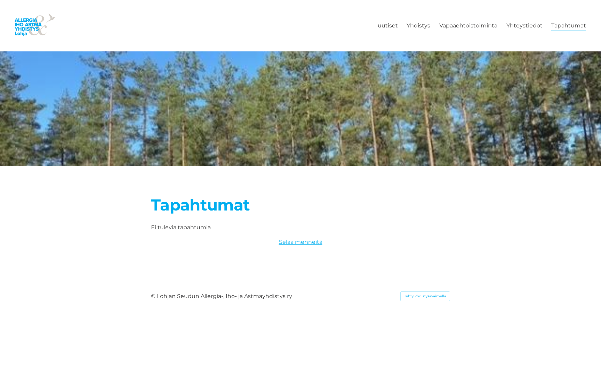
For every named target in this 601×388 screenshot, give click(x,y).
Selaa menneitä (300, 242)
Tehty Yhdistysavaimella (425, 296)
